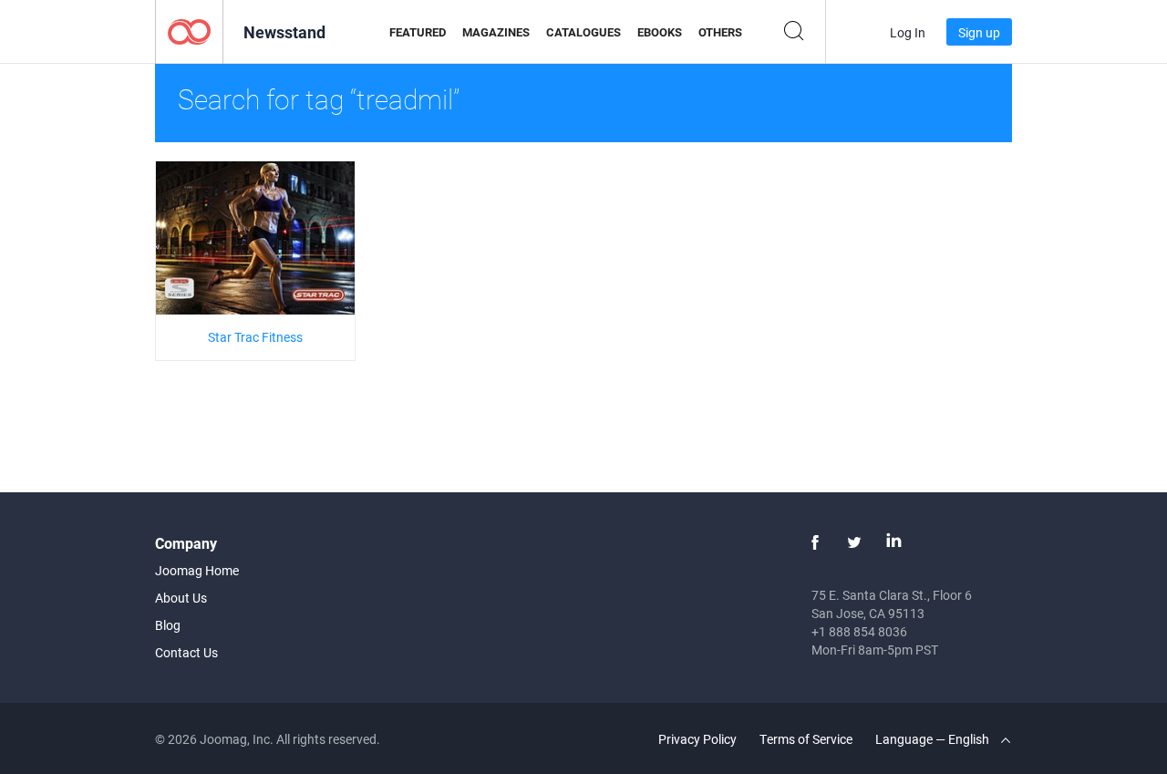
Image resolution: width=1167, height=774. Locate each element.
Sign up (979, 32)
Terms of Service (805, 739)
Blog (168, 625)
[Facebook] (815, 542)
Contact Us (186, 652)
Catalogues (583, 32)
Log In (907, 32)
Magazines (496, 32)
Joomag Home (197, 570)
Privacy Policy (697, 739)
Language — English (933, 739)
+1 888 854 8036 (859, 631)
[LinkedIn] (893, 542)
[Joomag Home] (189, 30)
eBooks (659, 32)
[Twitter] (854, 542)
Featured (417, 32)
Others (720, 32)
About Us (181, 597)
